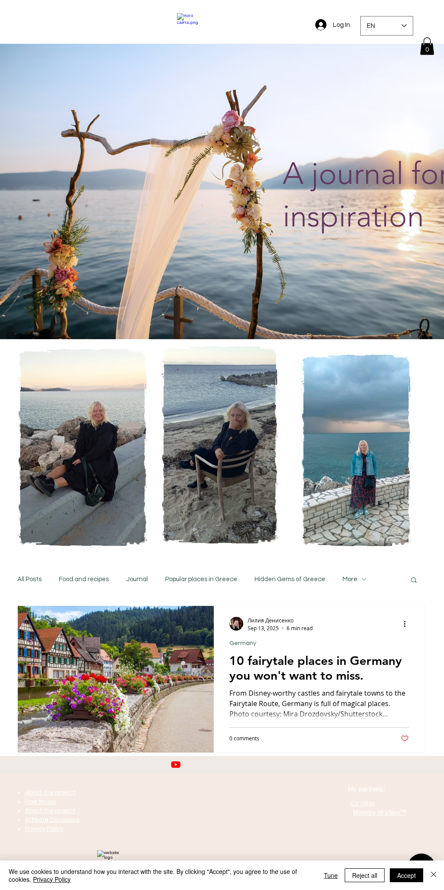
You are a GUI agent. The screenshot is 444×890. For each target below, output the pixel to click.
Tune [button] (331, 875)
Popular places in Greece (201, 579)
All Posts (29, 579)
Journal (137, 579)
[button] (427, 46)
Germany (242, 643)
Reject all (364, 875)
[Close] (433, 875)
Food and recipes (84, 579)
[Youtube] (175, 764)
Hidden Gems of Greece (290, 579)
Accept (406, 875)
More (350, 579)
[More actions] (407, 623)
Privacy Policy (52, 879)
